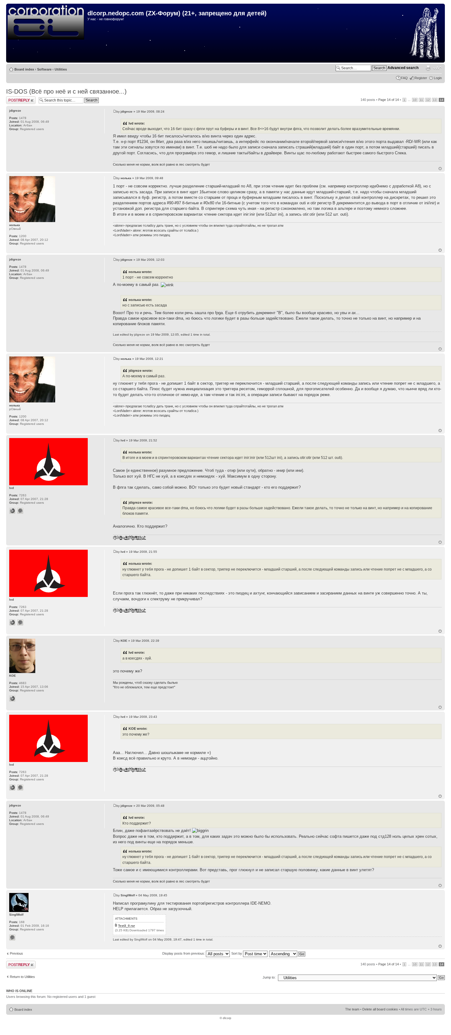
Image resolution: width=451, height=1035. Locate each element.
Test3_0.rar (126, 925)
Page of (388, 100)
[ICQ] (20, 511)
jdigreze (127, 111)
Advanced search (402, 68)
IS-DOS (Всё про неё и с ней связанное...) (66, 91)
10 (415, 100)
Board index (24, 69)
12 (428, 100)
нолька (126, 178)
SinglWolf (128, 895)
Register (420, 78)
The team (352, 1009)
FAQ (404, 78)
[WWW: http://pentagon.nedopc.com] (12, 698)
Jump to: (269, 977)
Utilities (61, 69)
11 (421, 100)
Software (44, 69)
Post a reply (15, 98)
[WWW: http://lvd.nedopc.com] (12, 511)
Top (440, 168)
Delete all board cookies (380, 1009)
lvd (123, 440)
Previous (16, 953)
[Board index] (47, 22)
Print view (428, 68)
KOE (124, 640)
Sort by (237, 953)
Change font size (437, 68)
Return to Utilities (22, 977)
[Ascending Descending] (287, 953)
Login (438, 78)
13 (435, 100)
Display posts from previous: (184, 953)
